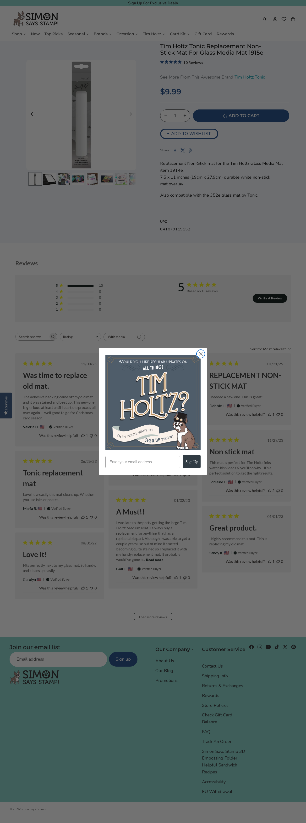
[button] (153, 402)
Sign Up (192, 461)
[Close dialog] (201, 354)
